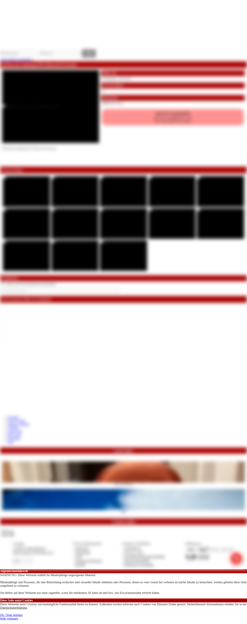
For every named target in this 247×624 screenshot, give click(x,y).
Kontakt (80, 564)
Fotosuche (14, 438)
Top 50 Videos (17, 420)
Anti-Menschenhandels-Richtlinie (144, 556)
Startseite (13, 417)
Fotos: (7, 534)
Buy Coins (14, 435)
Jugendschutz (132, 548)
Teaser (123, 511)
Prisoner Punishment (123, 484)
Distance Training (18, 424)
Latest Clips (15, 431)
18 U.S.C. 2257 (134, 552)
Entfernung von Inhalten (139, 564)
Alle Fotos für (172, 117)
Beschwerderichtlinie (137, 560)
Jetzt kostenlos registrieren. (16, 59)
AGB (78, 556)
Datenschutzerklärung (13, 607)
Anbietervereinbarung (88, 560)
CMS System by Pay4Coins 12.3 (33, 552)
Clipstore (13, 427)
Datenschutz (83, 552)
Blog (11, 442)
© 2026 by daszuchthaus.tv (29, 548)
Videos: (7, 531)
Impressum (82, 548)
